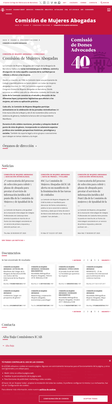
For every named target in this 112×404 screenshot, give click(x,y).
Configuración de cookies (56, 399)
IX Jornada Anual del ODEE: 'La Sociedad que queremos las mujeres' (69, 273)
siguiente (105, 260)
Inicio (17, 25)
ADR (82, 10)
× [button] (110, 361)
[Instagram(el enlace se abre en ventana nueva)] (48, 2)
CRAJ (66, 10)
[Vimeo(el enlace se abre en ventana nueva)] (52, 2)
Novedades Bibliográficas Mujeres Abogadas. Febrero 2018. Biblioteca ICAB (41, 275)
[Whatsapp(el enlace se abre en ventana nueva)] (59, 2)
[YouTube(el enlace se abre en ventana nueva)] (55, 2)
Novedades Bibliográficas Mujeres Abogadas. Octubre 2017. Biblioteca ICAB (69, 299)
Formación (39, 10)
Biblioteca (49, 10)
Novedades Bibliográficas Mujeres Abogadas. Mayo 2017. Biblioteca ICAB (96, 297)
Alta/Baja (9, 345)
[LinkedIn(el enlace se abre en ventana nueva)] (44, 2)
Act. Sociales (74, 10)
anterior (77, 260)
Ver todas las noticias (12, 240)
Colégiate (74, 3)
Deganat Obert (19, 10)
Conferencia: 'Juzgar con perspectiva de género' (12, 296)
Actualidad (58, 10)
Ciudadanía (89, 10)
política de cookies (48, 389)
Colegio (9, 10)
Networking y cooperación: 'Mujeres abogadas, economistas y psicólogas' (41, 297)
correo (83, 3)
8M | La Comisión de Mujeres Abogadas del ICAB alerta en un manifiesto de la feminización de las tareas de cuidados (56, 187)
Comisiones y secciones (41, 25)
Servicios (29, 10)
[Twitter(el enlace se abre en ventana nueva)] (40, 2)
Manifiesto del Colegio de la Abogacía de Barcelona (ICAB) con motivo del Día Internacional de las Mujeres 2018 (15, 275)
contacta (93, 3)
